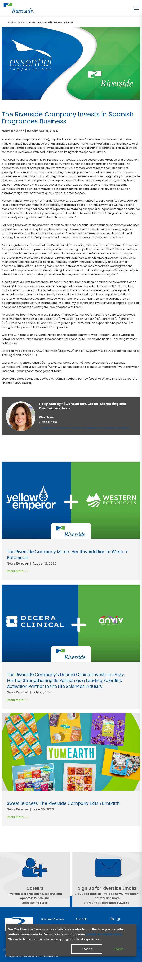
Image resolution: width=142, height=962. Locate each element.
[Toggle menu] (136, 8)
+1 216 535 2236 (48, 422)
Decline (118, 949)
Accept (87, 949)
